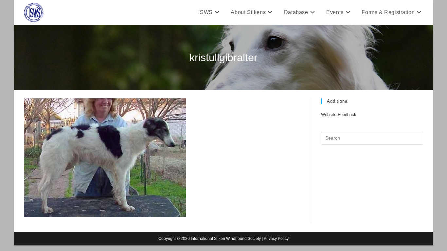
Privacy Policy (276, 238)
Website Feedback (338, 114)
